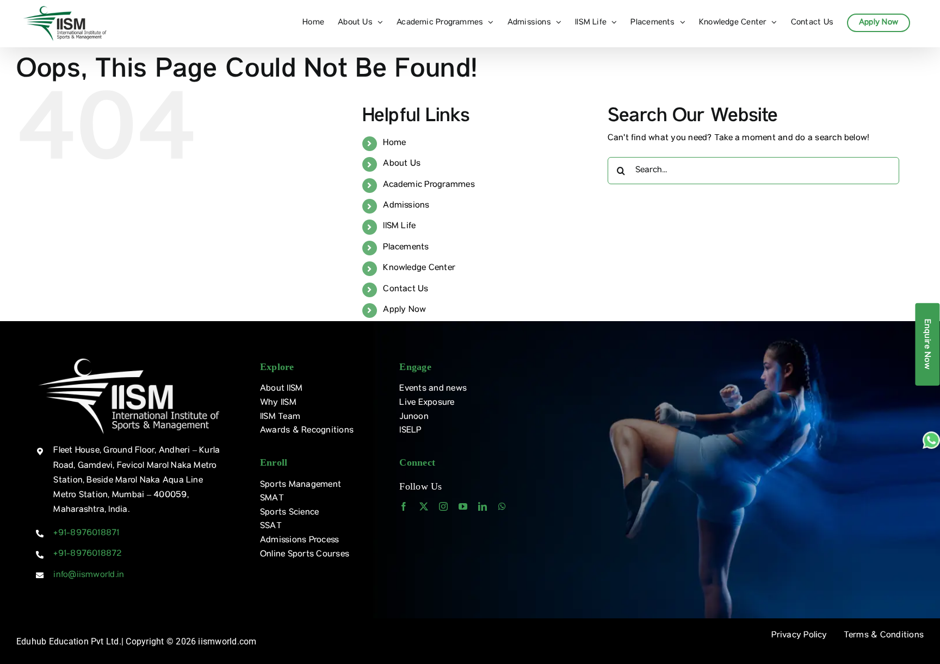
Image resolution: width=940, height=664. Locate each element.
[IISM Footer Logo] (129, 358)
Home (394, 143)
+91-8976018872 (87, 554)
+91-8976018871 (86, 533)
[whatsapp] (502, 506)
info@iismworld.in (88, 575)
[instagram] (443, 506)
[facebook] (403, 506)
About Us (401, 164)
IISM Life (399, 226)
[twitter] (423, 506)
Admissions (406, 206)
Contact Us (405, 289)
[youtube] (463, 506)
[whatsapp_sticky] (931, 435)
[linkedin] (482, 506)
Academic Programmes (429, 185)
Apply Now (404, 310)
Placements (406, 247)
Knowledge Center (419, 268)
